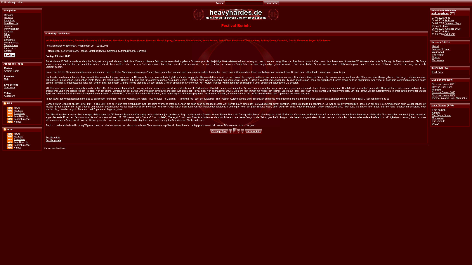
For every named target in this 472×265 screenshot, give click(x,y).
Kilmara (436, 112)
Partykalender (11, 28)
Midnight (436, 89)
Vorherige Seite (219, 131)
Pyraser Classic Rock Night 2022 (449, 98)
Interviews (437, 67)
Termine (8, 26)
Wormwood (438, 52)
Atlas (447, 17)
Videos (17, 121)
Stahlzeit (449, 20)
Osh (6, 79)
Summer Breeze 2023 (443, 92)
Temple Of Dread (441, 49)
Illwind (435, 46)
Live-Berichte (438, 79)
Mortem (436, 57)
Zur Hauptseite (53, 140)
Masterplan (438, 60)
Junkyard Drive (453, 28)
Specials (8, 31)
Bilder (7, 34)
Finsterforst (438, 54)
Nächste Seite (253, 131)
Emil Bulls (437, 72)
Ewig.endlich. (439, 110)
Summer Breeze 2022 (443, 95)
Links (7, 37)
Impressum (10, 48)
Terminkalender (22, 119)
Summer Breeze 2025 (443, 84)
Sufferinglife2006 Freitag (74, 51)
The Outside (438, 121)
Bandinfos (9, 39)
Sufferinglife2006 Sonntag (132, 51)
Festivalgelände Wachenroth (61, 45)
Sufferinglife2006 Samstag (102, 51)
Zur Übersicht (53, 137)
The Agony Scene (441, 115)
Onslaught (9, 87)
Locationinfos (11, 42)
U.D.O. (435, 123)
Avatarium (9, 95)
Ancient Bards (11, 71)
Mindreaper (438, 118)
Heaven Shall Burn (442, 87)
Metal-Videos (438, 105)
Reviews (436, 42)
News (17, 108)
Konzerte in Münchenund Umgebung (443, 12)
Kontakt (8, 51)
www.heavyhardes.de (55, 148)
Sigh (447, 31)
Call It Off (449, 34)
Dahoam (8, 15)
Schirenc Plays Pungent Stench (446, 24)
